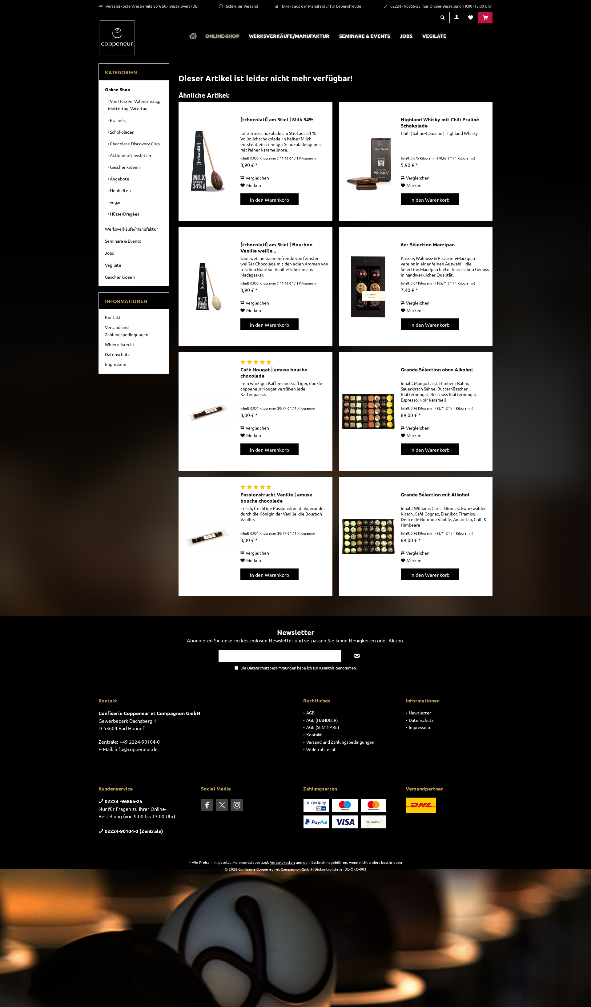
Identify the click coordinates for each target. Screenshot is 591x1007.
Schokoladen (122, 132)
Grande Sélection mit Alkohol (435, 494)
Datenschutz (117, 354)
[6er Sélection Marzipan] (368, 286)
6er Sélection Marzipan (428, 244)
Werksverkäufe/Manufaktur (131, 229)
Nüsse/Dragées (124, 213)
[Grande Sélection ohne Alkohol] (368, 411)
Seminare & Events (123, 241)
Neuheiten (120, 190)
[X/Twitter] (222, 805)
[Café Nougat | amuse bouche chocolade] (208, 411)
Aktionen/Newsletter (130, 155)
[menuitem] (485, 17)
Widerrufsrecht (120, 344)
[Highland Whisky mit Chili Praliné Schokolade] (368, 161)
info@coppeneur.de (136, 749)
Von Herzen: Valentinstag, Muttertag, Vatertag (134, 104)
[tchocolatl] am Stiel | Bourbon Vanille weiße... (276, 247)
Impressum (115, 364)
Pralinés (117, 120)
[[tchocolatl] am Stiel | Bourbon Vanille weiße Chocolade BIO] (208, 286)
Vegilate (113, 265)
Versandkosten (282, 862)
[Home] (193, 36)
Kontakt (113, 317)
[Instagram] (237, 805)
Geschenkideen (124, 167)
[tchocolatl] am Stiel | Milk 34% (277, 119)
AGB (310, 712)
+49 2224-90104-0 (139, 741)
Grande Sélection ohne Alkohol (437, 369)
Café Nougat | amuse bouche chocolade (273, 372)
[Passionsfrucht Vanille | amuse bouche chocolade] (208, 536)
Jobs (109, 253)
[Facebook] (207, 805)
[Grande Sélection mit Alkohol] (368, 536)
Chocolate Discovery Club (134, 143)
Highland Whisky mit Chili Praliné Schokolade (440, 122)
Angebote (119, 178)
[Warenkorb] (485, 17)
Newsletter (420, 712)
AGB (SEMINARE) (322, 727)
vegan (115, 202)
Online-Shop (117, 89)
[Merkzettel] (470, 17)
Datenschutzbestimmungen (271, 667)
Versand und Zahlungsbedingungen (126, 330)
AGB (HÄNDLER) (322, 720)
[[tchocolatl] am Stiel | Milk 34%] (208, 161)
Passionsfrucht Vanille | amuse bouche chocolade (276, 497)
